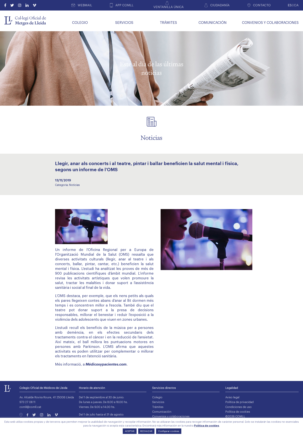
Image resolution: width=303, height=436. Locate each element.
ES (290, 5)
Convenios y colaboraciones (171, 416)
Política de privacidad (239, 402)
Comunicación (161, 411)
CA (296, 5)
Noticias (74, 185)
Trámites (157, 407)
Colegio (157, 397)
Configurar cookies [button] (168, 431)
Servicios (158, 402)
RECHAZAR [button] (146, 431)
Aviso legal (232, 397)
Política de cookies (237, 411)
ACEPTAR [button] (129, 431)
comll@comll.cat (30, 407)
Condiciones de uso (238, 407)
